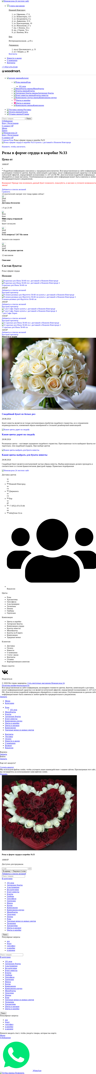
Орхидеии (11, 914)
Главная (5, 140)
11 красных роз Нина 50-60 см (15, 327)
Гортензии (11, 901)
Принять (3, 774)
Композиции (38, 105)
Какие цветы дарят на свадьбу (18, 434)
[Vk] (5, 672)
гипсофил (11, 946)
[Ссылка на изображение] (15, 470)
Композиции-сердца (48, 98)
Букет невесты (13, 892)
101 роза (22, 86)
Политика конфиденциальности (15, 685)
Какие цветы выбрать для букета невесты (24, 455)
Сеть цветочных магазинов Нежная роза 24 (45, 683)
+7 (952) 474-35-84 (10, 67)
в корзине (11, 950)
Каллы (9, 905)
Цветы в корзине (23, 103)
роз (8, 941)
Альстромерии (13, 887)
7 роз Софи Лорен (9, 313)
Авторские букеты (46, 93)
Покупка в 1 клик (19, 871)
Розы (28, 82)
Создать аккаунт (7, 767)
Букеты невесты (41, 95)
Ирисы (10, 903)
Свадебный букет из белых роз (18, 414)
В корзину (6, 871)
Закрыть (3, 697)
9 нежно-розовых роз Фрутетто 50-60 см (19, 299)
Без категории (13, 889)
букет (9, 943)
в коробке (11, 948)
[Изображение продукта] (31, 283)
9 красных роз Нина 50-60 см (14, 285)
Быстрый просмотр (10, 292)
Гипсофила (11, 899)
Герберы (10, 896)
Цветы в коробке (23, 100)
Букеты (31, 91)
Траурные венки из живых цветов (21, 921)
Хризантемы (12, 926)
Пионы (10, 917)
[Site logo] (15, 1)
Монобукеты (38, 88)
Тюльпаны (11, 923)
